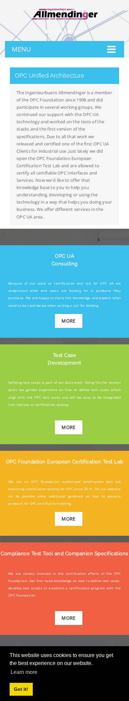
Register (56, 31)
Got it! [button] (21, 689)
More (68, 321)
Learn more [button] (24, 672)
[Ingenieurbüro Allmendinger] (64, 11)
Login (77, 31)
